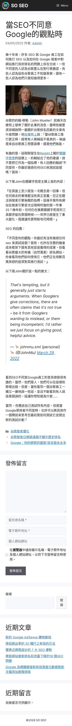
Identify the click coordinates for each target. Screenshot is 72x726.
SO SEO (19, 5)
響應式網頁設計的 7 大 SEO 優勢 (29, 650)
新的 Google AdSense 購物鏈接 (28, 637)
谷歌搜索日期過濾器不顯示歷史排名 (36, 437)
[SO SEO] (5, 5)
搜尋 (9, 594)
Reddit (45, 153)
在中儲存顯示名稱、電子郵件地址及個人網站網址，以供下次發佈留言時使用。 (38, 554)
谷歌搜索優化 (20, 431)
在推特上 (30, 134)
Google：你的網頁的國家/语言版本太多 (38, 443)
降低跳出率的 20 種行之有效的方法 (30, 643)
